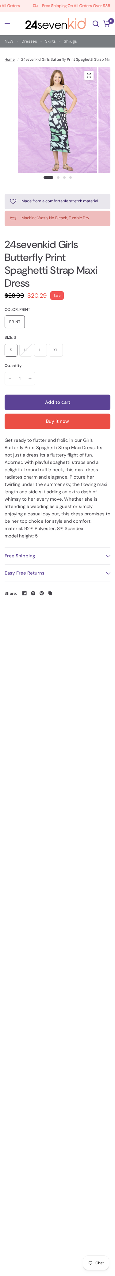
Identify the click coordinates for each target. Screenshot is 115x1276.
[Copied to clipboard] (50, 593)
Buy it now (57, 421)
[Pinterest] (41, 593)
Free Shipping (20, 556)
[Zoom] (89, 75)
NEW (9, 41)
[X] (33, 593)
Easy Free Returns (24, 573)
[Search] (95, 23)
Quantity (13, 365)
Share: (11, 593)
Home (10, 59)
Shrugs (70, 41)
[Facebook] (24, 593)
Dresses (29, 41)
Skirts (50, 41)
